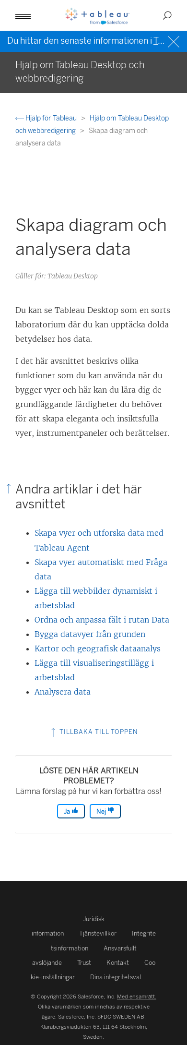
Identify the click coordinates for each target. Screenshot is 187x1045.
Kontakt (117, 962)
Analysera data (63, 692)
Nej (101, 811)
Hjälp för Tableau (51, 118)
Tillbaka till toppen (98, 731)
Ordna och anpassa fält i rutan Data (102, 620)
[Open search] (167, 15)
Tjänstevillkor (98, 933)
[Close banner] (175, 40)
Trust (84, 962)
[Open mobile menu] (23, 15)
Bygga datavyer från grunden (90, 634)
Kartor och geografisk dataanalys (98, 648)
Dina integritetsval (115, 977)
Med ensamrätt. (136, 996)
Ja (67, 811)
